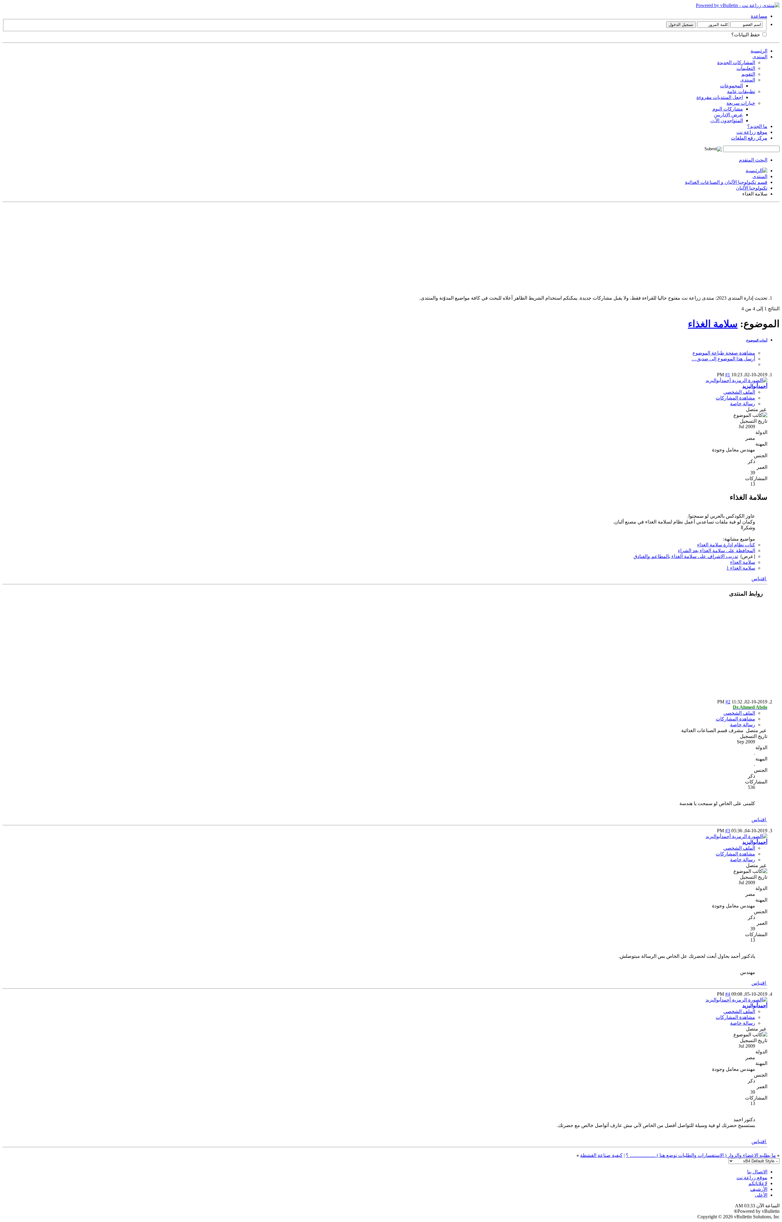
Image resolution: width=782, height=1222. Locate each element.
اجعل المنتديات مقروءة (719, 97)
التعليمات (745, 68)
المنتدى (759, 56)
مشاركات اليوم (727, 108)
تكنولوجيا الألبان (751, 188)
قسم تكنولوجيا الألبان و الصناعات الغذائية (726, 182)
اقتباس (759, 578)
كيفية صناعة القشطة (601, 1155)
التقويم (748, 74)
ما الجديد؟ (757, 126)
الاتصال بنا (757, 1171)
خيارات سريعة (740, 103)
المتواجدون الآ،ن (726, 120)
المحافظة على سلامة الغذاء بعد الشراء (716, 550)
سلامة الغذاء (713, 323)
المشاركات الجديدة (736, 62)
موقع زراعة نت (751, 132)
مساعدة (759, 16)
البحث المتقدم (753, 159)
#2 (727, 701)
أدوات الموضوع (756, 340)
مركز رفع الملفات (749, 137)
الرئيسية (759, 50)
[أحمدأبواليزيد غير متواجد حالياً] (736, 380)
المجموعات (731, 85)
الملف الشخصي (739, 392)
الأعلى (761, 1195)
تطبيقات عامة (741, 91)
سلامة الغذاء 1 (740, 568)
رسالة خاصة (742, 403)
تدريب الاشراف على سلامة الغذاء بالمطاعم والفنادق (686, 556)
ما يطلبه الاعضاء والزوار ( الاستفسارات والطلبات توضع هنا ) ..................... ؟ (701, 1155)
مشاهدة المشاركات (735, 397)
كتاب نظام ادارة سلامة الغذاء (726, 544)
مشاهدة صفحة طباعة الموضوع (723, 353)
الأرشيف (758, 1189)
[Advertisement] (596, 247)
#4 (727, 994)
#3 (727, 830)
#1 (727, 374)
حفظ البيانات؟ (746, 34)
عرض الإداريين (728, 114)
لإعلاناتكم (757, 1183)
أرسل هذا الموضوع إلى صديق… (723, 358)
